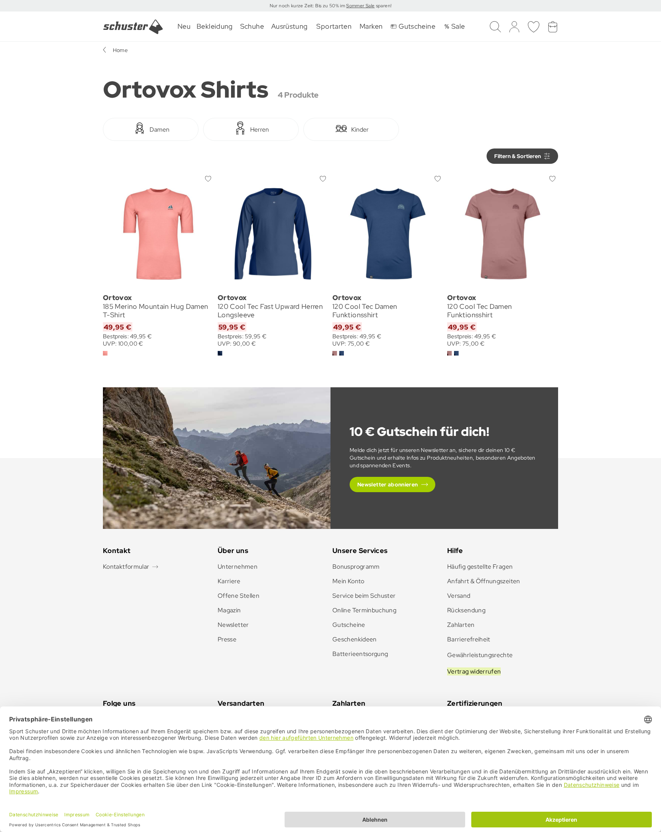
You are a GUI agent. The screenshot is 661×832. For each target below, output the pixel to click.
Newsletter (233, 625)
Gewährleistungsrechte (480, 655)
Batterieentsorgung (360, 654)
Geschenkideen (354, 639)
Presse (227, 639)
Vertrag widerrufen (474, 671)
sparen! (382, 6)
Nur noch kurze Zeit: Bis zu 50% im (308, 6)
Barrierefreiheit (468, 639)
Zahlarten (460, 625)
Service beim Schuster (364, 596)
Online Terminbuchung (364, 610)
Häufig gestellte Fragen (480, 567)
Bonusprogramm (356, 567)
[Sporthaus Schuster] (133, 26)
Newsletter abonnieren (387, 484)
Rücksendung (466, 610)
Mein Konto (348, 581)
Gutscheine (348, 625)
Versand (459, 596)
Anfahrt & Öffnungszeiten (483, 581)
